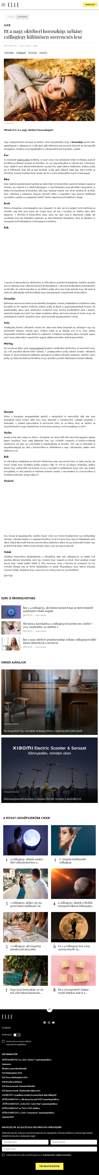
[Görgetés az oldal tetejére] (49, 1009)
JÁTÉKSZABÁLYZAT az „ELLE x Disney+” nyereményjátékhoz (27, 1060)
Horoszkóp (22, 17)
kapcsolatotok (37, 348)
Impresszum (6, 1064)
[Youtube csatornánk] (53, 1022)
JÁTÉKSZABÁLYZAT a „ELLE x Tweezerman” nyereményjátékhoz (28, 1113)
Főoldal (11, 17)
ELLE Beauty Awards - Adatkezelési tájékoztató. (21, 1091)
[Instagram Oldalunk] (49, 1022)
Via (5, 575)
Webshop (90, 5)
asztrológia (9, 53)
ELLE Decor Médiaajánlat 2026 (15, 1078)
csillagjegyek (21, 53)
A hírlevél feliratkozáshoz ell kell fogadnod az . (39, 1155)
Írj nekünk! (6, 1028)
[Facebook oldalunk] (44, 1022)
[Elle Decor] (13, 5)
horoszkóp (32, 53)
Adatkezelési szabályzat (12, 1082)
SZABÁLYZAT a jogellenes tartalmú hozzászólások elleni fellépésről (29, 1095)
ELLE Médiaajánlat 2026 (12, 1073)
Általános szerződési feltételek (14, 1069)
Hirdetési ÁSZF (8, 1117)
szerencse (43, 53)
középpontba (23, 159)
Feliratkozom (49, 1166)
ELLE (35, 46)
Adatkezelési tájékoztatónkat (57, 1155)
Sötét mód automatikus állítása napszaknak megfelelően (18, 1043)
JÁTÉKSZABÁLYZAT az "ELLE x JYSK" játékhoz (21, 1108)
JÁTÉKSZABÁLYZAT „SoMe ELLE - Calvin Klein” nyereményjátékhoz (29, 1104)
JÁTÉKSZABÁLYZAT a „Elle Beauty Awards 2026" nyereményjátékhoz (30, 1100)
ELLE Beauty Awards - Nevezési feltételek (18, 1086)
